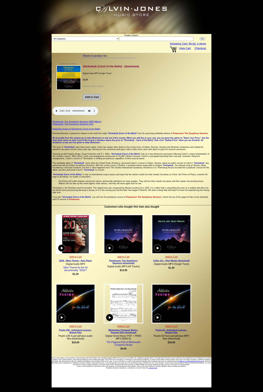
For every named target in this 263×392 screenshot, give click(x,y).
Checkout (200, 48)
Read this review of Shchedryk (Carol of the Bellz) (76, 129)
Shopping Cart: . (188, 43)
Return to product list (95, 55)
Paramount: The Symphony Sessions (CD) (73, 124)
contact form (153, 368)
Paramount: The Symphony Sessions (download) (123, 261)
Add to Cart (92, 97)
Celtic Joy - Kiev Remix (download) (171, 260)
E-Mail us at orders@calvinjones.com (191, 361)
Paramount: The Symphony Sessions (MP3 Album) (77, 121)
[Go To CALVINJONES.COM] (131, 10)
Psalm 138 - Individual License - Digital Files (75, 331)
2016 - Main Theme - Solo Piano (75, 260)
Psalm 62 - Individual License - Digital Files (171, 331)
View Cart (185, 48)
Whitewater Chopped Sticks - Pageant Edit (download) (123, 331)
